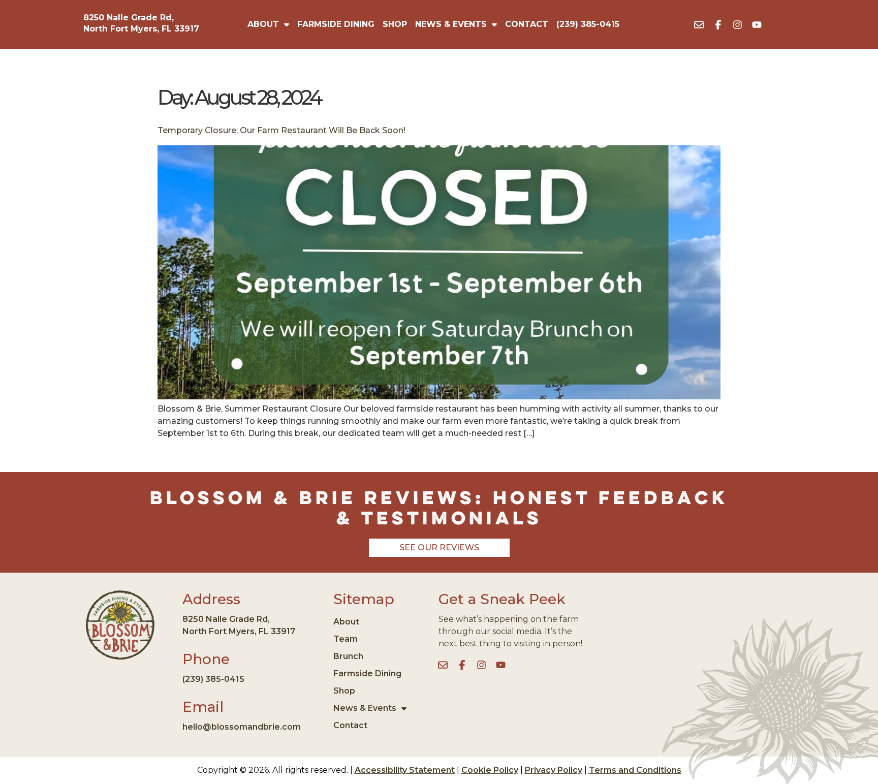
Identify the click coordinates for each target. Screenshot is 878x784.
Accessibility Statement (405, 770)
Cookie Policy (489, 770)
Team (345, 639)
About (263, 24)
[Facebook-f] (718, 24)
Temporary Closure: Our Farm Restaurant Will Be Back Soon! (281, 130)
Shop (395, 24)
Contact (526, 24)
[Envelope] (699, 24)
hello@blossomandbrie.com (241, 727)
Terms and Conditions (635, 770)
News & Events (451, 24)
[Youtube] (757, 24)
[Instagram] (737, 24)
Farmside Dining (335, 24)
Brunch (348, 656)
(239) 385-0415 (587, 24)
